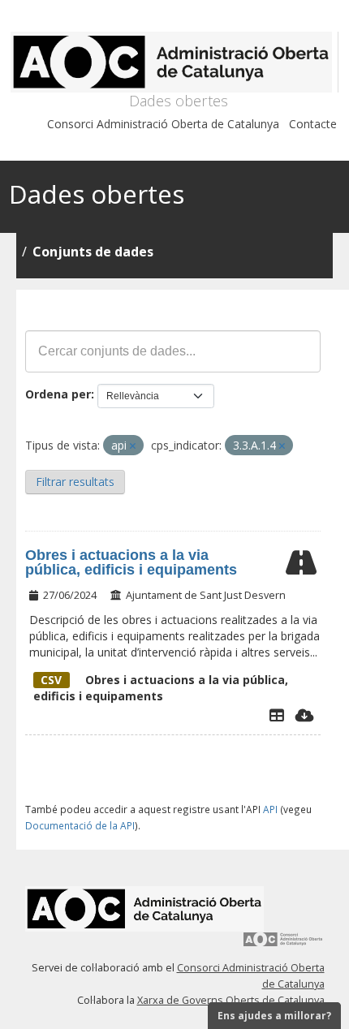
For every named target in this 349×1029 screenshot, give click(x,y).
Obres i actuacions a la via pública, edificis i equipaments (131, 562)
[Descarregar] (304, 715)
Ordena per (58, 394)
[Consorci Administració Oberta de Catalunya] (283, 945)
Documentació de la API (80, 825)
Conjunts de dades (92, 251)
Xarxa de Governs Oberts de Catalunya (231, 1000)
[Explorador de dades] (276, 715)
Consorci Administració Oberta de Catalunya (163, 123)
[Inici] (174, 62)
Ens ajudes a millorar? (274, 1016)
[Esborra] (133, 446)
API (270, 809)
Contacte (313, 123)
